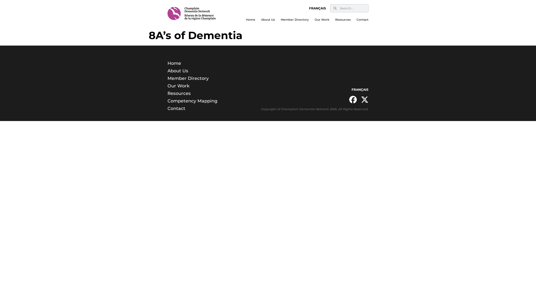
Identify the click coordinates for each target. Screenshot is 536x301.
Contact (362, 20)
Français (317, 8)
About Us (268, 20)
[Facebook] (353, 99)
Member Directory (295, 20)
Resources (343, 20)
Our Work (322, 20)
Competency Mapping (192, 101)
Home (250, 20)
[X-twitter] (364, 99)
